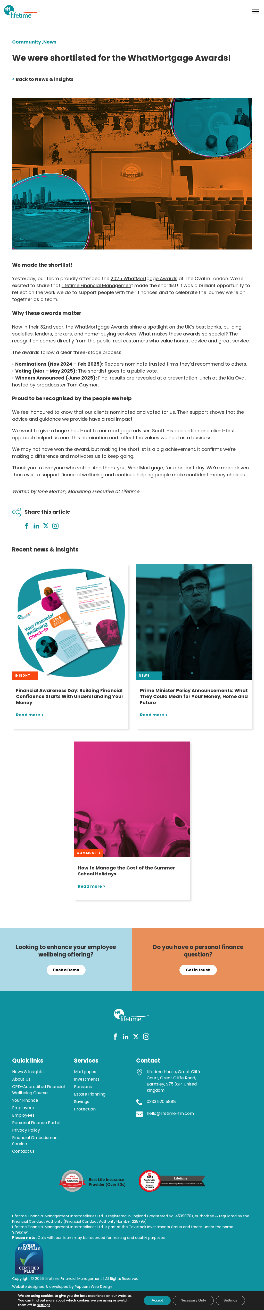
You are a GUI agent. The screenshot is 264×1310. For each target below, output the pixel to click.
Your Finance (25, 1100)
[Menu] (255, 11)
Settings (230, 1300)
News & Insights (28, 1072)
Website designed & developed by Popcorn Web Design (62, 1286)
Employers (23, 1108)
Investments (87, 1079)
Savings (81, 1102)
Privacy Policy (26, 1130)
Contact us (23, 1151)
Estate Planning (89, 1094)
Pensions (83, 1087)
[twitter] (136, 1037)
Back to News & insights (42, 79)
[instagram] (146, 1037)
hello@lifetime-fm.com (170, 1113)
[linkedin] (125, 1037)
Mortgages (85, 1072)
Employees (23, 1115)
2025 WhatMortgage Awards (144, 278)
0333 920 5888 (161, 1102)
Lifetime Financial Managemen (96, 285)
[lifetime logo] (22, 16)
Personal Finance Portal (36, 1123)
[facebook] (115, 1037)
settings (43, 1305)
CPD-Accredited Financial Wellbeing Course (38, 1090)
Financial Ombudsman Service (34, 1141)
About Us (21, 1079)
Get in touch (198, 969)
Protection (85, 1109)
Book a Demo (66, 969)
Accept (157, 1300)
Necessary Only (193, 1300)
